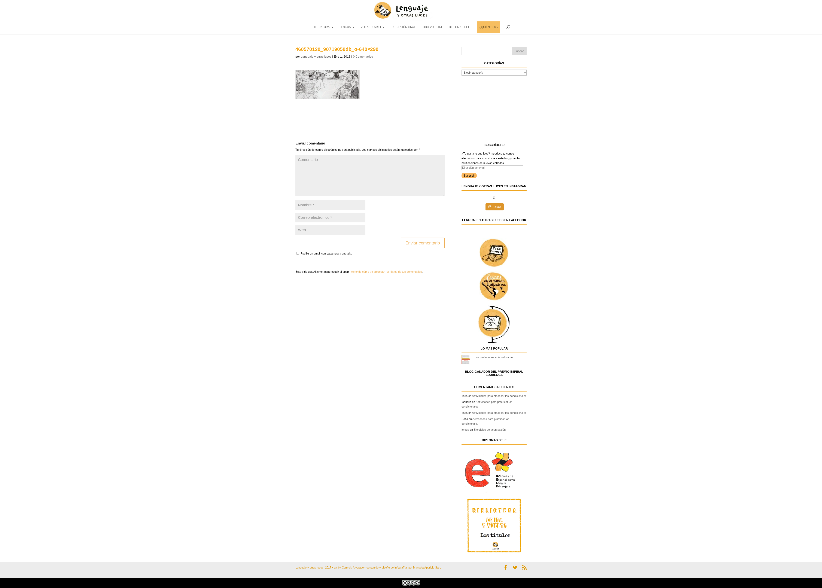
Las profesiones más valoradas (494, 357)
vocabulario (371, 27)
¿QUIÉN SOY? (488, 27)
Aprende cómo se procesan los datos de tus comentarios (386, 271)
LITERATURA (321, 27)
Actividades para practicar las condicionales (499, 395)
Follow (497, 206)
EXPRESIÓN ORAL (403, 27)
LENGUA (345, 27)
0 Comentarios (363, 56)
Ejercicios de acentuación (490, 429)
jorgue (465, 429)
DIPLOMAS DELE (460, 27)
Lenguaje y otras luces (316, 56)
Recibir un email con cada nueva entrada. (326, 253)
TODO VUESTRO (432, 27)
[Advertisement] (329, 109)
